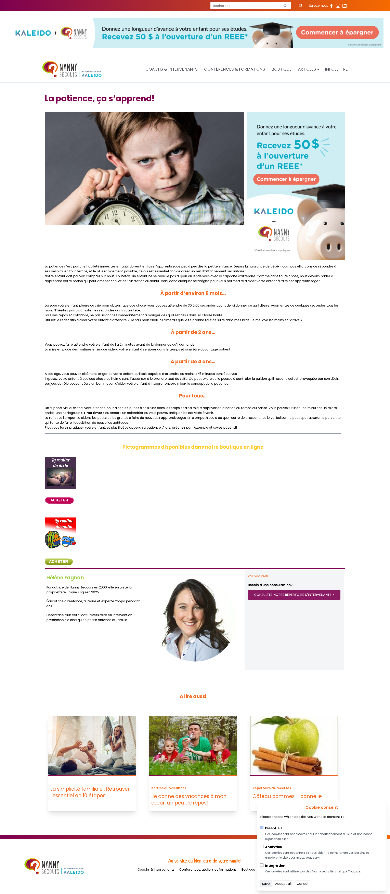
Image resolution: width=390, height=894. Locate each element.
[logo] (72, 69)
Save (266, 883)
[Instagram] (338, 5)
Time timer (92, 412)
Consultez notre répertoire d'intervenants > (294, 594)
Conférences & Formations (234, 69)
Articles (307, 69)
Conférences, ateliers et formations (207, 869)
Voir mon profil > (259, 576)
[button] (285, 5)
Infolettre (336, 69)
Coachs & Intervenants (171, 69)
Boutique (281, 69)
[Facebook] (331, 5)
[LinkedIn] (344, 5)
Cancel (302, 883)
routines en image (93, 349)
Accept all (283, 883)
